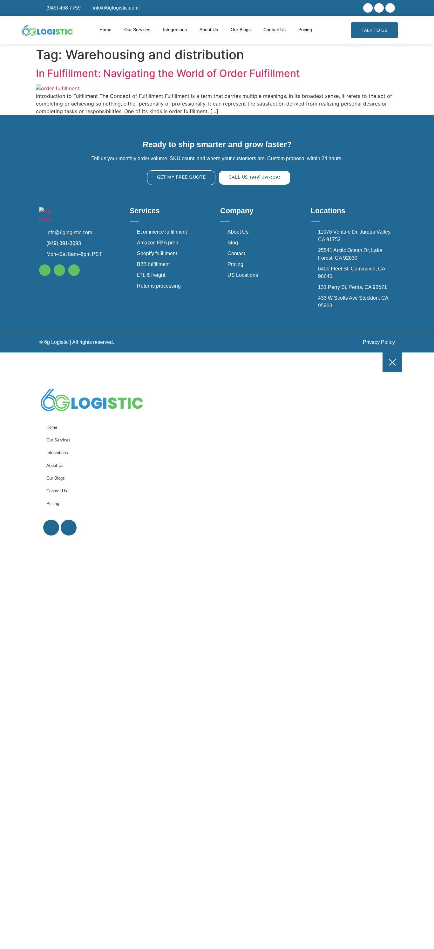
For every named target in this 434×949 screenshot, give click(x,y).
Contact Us (274, 29)
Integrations (175, 29)
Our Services (137, 29)
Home (105, 29)
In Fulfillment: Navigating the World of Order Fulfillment (168, 73)
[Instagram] (379, 8)
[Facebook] (368, 8)
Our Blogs (241, 29)
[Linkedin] (390, 8)
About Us (209, 29)
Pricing (305, 29)
